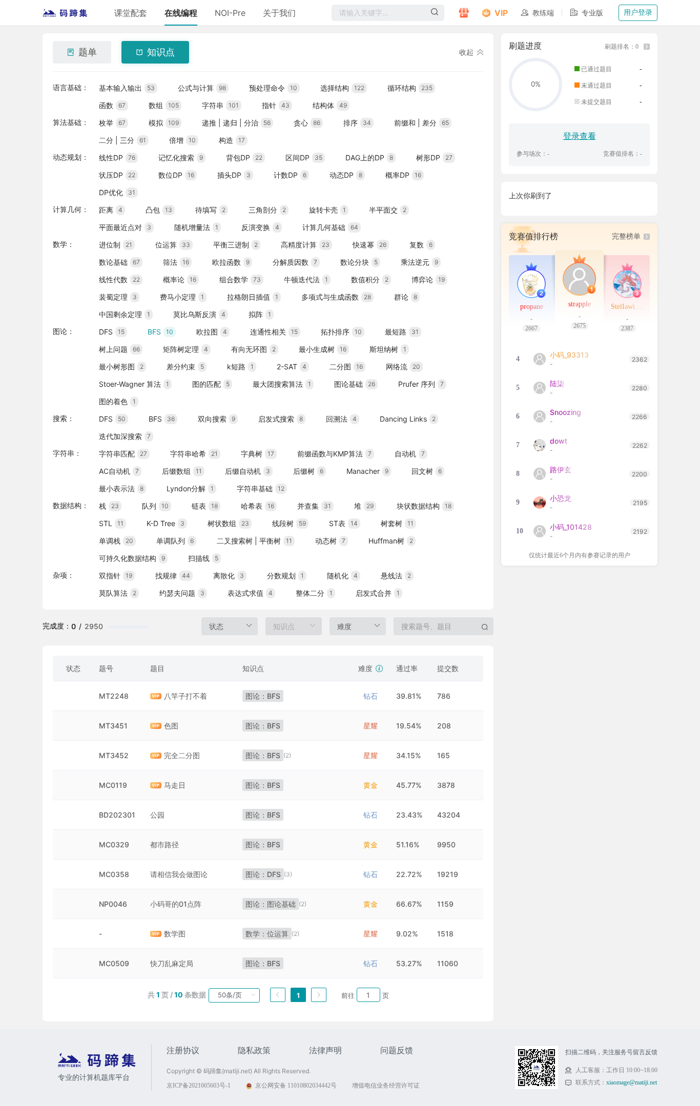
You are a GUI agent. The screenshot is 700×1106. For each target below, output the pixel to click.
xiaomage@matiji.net (631, 1082)
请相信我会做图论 (179, 874)
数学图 (175, 933)
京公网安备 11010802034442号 (296, 1085)
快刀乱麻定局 (171, 963)
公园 (157, 814)
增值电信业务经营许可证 (386, 1085)
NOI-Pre (230, 13)
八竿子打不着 (185, 696)
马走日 (175, 785)
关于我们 (279, 13)
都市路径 (164, 844)
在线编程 (180, 13)
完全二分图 (182, 755)
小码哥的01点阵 (175, 904)
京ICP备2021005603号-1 (199, 1085)
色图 (171, 725)
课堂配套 (130, 13)
